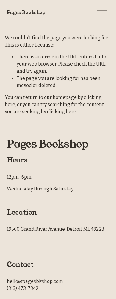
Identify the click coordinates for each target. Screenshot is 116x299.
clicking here (61, 111)
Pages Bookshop (26, 12)
